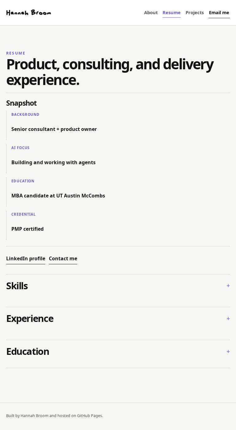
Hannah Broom (28, 13)
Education (27, 351)
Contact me (63, 258)
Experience (29, 318)
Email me (219, 12)
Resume (172, 12)
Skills (17, 286)
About (151, 12)
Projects (195, 12)
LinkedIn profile (25, 258)
